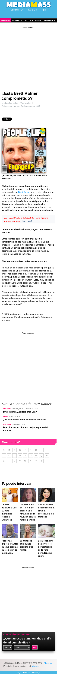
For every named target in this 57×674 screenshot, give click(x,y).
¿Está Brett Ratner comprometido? (20, 96)
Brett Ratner (24, 192)
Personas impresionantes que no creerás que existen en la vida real (10, 546)
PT (40, 10)
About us (48, 663)
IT (37, 10)
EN (22, 10)
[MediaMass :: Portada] (28, 5)
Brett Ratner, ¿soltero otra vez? (20, 411)
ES (29, 10)
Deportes (49, 20)
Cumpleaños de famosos (16, 635)
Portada (5, 20)
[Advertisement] (28, 57)
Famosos (17, 20)
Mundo (38, 20)
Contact (35, 666)
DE (33, 10)
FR (26, 10)
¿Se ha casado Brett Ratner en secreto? (24, 419)
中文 (44, 10)
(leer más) (27, 221)
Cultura (28, 20)
